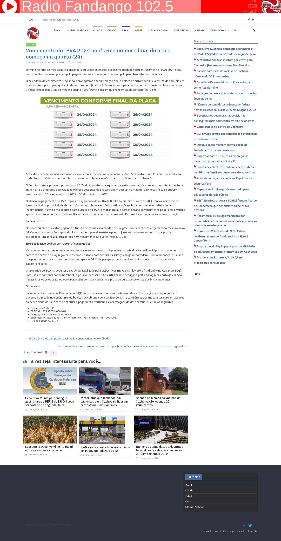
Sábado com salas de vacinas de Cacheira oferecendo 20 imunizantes (158, 401)
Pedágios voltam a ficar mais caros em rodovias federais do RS (105, 449)
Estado (111, 30)
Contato (199, 30)
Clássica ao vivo (158, 30)
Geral (138, 30)
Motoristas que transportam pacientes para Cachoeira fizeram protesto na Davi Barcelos (104, 401)
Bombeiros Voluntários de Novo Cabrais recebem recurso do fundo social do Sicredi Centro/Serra (221, 235)
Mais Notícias (203, 41)
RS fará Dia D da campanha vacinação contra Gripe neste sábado (67, 338)
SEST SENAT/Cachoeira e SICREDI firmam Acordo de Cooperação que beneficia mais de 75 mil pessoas (225, 205)
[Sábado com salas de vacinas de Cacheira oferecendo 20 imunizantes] (161, 369)
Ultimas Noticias (77, 30)
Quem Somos (218, 30)
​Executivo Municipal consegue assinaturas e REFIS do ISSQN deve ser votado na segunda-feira (49, 401)
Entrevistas (181, 30)
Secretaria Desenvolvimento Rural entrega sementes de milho (49, 448)
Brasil (126, 30)
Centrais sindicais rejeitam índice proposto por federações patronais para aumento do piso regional (122, 346)
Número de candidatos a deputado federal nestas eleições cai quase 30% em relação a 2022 (159, 450)
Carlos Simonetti (58, 62)
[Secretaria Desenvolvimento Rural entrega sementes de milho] (50, 417)
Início (57, 30)
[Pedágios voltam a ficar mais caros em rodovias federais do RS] (102, 417)
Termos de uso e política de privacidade (223, 531)
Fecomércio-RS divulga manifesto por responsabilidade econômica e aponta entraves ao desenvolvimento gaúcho (225, 220)
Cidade (97, 30)
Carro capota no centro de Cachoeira (220, 126)
